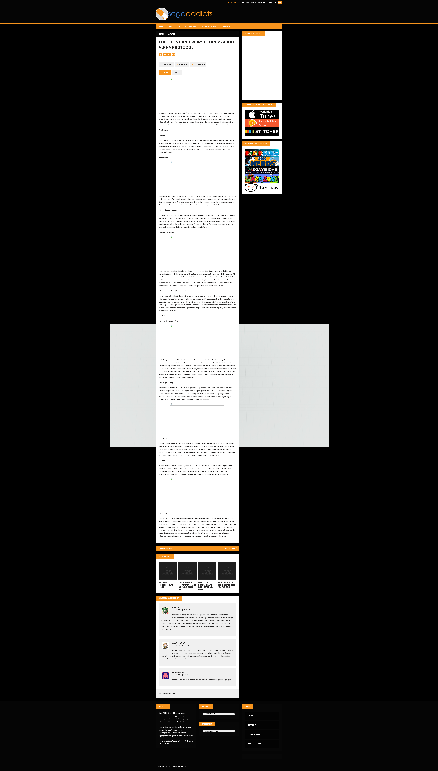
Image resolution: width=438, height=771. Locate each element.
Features (177, 72)
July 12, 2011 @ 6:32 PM (180, 675)
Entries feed (253, 725)
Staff (171, 26)
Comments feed (254, 734)
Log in (250, 716)
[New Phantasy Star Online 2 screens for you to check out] (227, 578)
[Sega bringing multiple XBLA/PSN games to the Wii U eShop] (207, 578)
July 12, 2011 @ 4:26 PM (180, 645)
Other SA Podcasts (187, 26)
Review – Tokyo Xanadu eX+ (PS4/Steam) (262, 2)
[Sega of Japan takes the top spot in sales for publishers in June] (187, 578)
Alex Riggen (178, 643)
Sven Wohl (183, 64)
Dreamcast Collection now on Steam (166, 585)
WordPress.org (254, 744)
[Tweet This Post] (165, 54)
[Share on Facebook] (161, 54)
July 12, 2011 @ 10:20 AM (181, 610)
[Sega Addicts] (219, 14)
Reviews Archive (209, 26)
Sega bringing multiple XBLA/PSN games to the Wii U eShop (205, 586)
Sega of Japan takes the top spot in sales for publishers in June (187, 586)
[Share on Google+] (173, 54)
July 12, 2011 (167, 64)
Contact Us (226, 26)
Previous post (167, 548)
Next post (230, 548)
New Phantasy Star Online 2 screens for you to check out (226, 585)
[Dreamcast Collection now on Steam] (168, 578)
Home (161, 26)
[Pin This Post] (169, 54)
